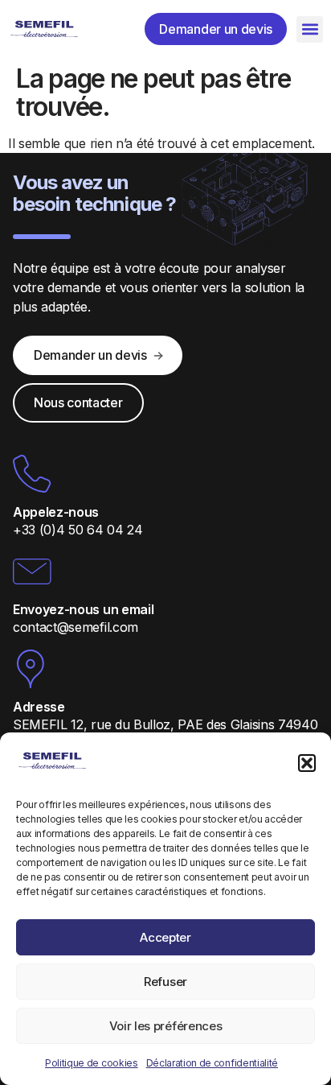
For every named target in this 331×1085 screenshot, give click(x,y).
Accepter (165, 937)
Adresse (39, 707)
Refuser (165, 981)
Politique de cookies (91, 1063)
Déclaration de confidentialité (212, 1063)
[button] (307, 763)
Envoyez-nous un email (83, 609)
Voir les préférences (166, 1025)
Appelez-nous (56, 512)
